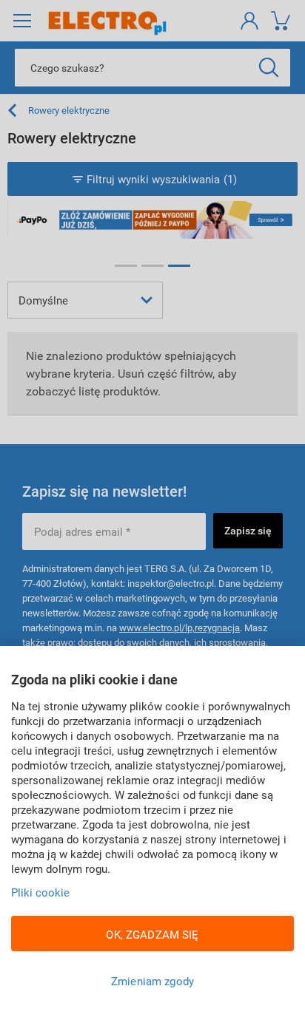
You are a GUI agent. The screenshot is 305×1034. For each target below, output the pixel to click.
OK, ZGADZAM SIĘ (152, 934)
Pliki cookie (40, 892)
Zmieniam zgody (152, 980)
